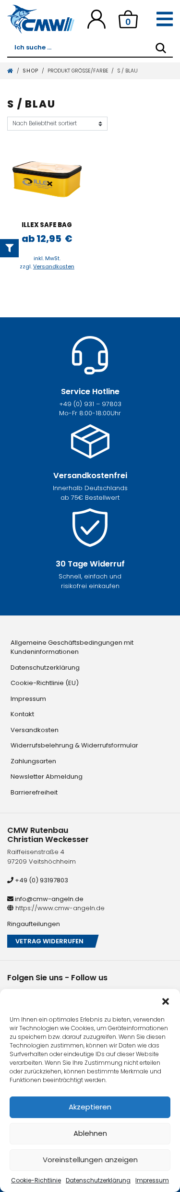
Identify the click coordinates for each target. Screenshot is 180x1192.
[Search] (161, 48)
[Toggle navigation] (164, 19)
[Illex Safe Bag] (47, 179)
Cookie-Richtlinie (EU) (45, 682)
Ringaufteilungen (33, 923)
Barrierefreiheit (34, 792)
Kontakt (22, 714)
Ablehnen (90, 1133)
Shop (31, 70)
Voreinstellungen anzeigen (90, 1160)
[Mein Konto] (96, 19)
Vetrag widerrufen (49, 941)
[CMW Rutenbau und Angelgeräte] (40, 19)
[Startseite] (10, 70)
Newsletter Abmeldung (47, 776)
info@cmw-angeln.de (48, 898)
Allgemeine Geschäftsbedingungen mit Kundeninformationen (72, 647)
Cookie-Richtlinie (36, 1180)
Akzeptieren (90, 1107)
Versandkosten (53, 266)
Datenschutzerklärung (98, 1180)
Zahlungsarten (33, 761)
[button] (165, 1001)
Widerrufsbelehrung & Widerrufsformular (74, 745)
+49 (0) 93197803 (40, 880)
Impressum (152, 1180)
